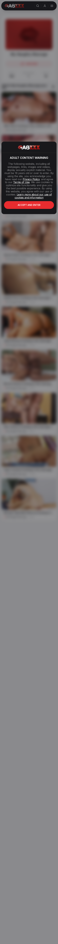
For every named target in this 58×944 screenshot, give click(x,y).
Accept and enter (29, 205)
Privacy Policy (31, 179)
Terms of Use (21, 182)
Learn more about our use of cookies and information (33, 196)
